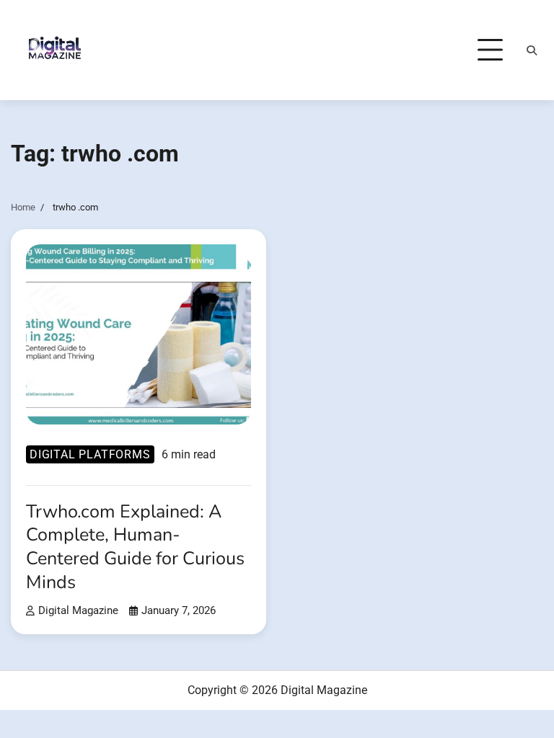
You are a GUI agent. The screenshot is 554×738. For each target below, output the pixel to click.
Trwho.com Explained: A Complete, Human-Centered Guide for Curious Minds (135, 547)
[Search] (531, 50)
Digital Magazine (78, 610)
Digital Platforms (90, 454)
